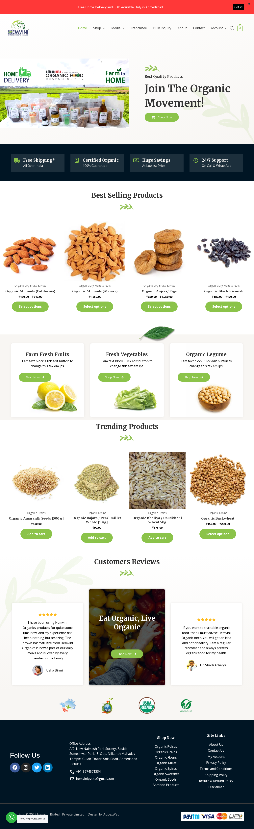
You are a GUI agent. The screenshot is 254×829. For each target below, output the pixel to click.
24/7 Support (215, 160)
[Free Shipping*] (17, 160)
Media (115, 28)
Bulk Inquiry (162, 28)
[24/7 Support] (195, 160)
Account (217, 28)
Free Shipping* (39, 160)
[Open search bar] (232, 28)
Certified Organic (101, 160)
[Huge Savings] (136, 160)
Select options (30, 306)
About (182, 28)
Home (82, 28)
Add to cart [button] (36, 534)
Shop (97, 28)
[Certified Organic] (76, 160)
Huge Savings (156, 160)
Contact (199, 28)
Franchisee (139, 28)
